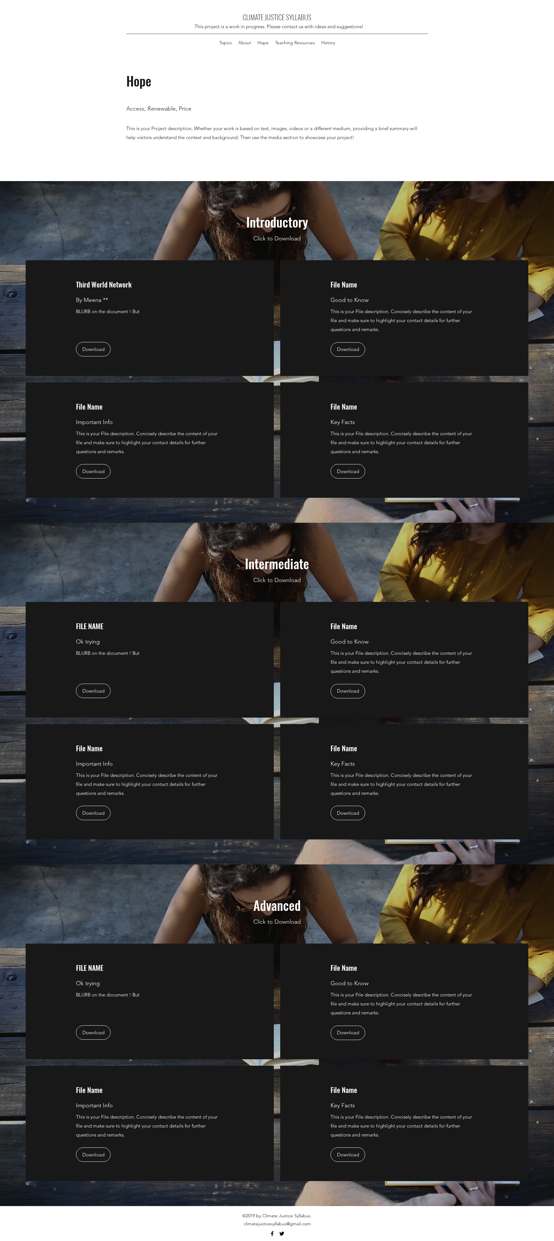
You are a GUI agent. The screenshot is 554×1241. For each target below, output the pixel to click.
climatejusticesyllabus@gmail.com (277, 1224)
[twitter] (282, 1233)
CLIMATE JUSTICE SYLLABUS (277, 17)
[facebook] (272, 1233)
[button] (244, 42)
